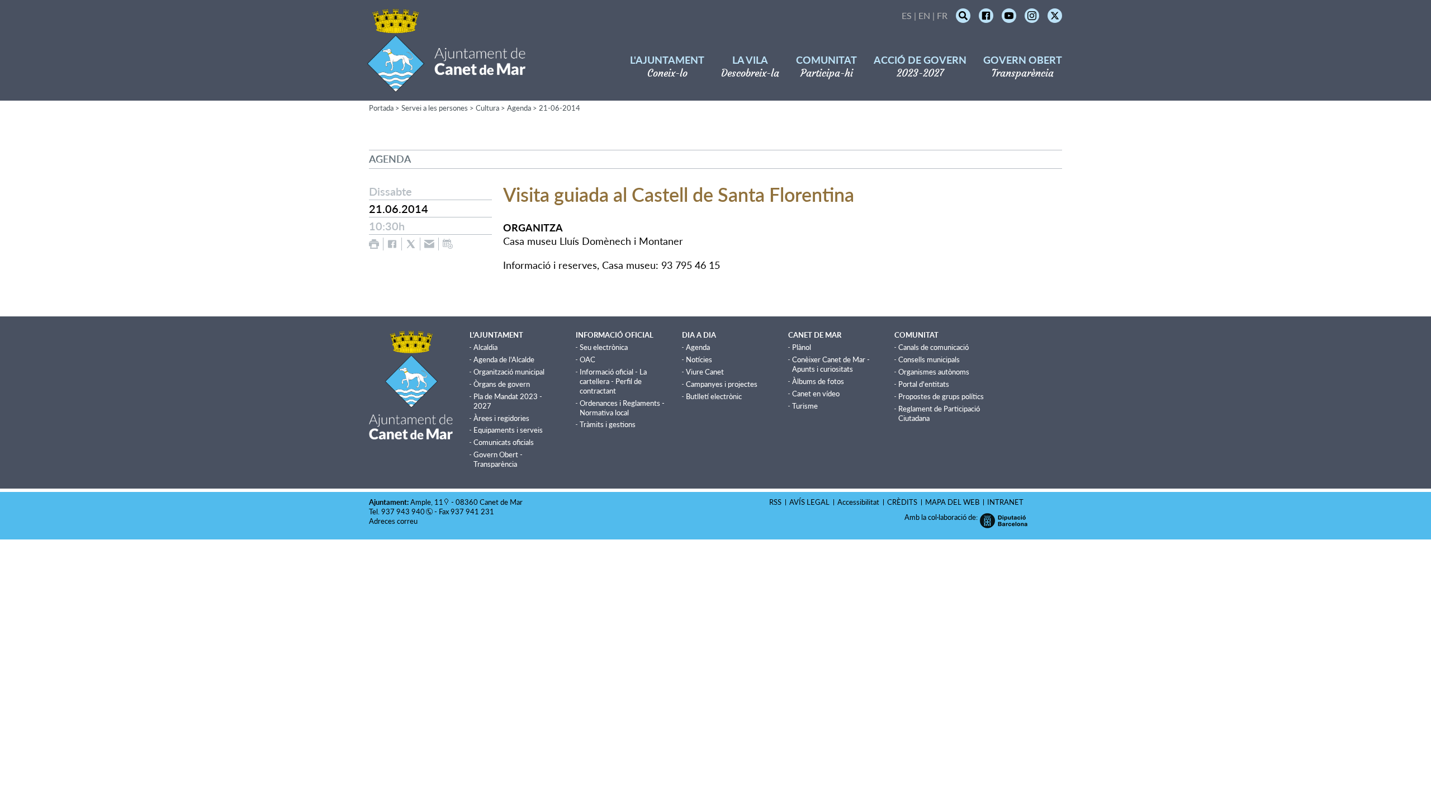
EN (924, 15)
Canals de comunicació (933, 347)
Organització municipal (508, 371)
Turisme (805, 405)
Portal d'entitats (923, 384)
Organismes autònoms (933, 371)
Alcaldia (485, 347)
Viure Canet (705, 371)
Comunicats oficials (503, 442)
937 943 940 (403, 511)
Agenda (519, 107)
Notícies (699, 359)
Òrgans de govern (501, 384)
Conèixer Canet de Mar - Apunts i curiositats (831, 364)
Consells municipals (929, 359)
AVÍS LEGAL (809, 502)
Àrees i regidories (501, 418)
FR (942, 15)
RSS (775, 502)
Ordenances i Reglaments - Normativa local (622, 408)
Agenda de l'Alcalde (503, 359)
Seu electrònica (604, 347)
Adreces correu (394, 521)
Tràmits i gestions (608, 424)
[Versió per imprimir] (374, 244)
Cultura (487, 107)
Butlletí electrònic (714, 396)
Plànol (801, 347)
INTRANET (1005, 502)
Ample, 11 (426, 502)
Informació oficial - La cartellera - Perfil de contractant (613, 381)
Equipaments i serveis (508, 429)
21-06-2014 (559, 107)
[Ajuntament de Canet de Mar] (446, 85)
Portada (381, 107)
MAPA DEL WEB (952, 502)
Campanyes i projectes (721, 384)
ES (907, 15)
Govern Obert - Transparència (498, 459)
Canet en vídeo (816, 393)
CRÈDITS (902, 502)
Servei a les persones (434, 107)
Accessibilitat (858, 502)
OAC (587, 359)
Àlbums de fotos (818, 381)
